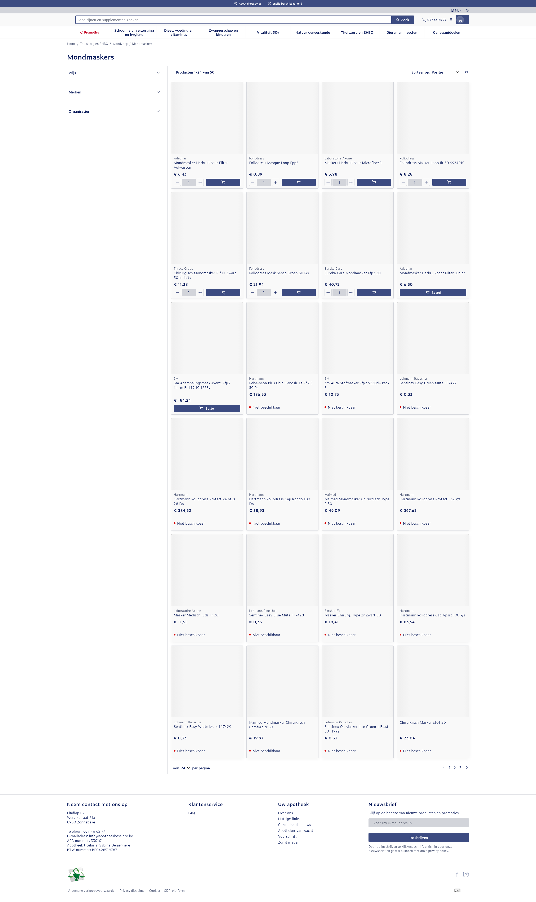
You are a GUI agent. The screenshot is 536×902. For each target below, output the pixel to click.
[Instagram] (466, 874)
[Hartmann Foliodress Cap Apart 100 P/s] (433, 570)
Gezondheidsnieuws (294, 824)
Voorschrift (287, 836)
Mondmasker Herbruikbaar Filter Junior (432, 272)
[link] (444, 767)
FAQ (191, 812)
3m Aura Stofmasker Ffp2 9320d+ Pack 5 (357, 385)
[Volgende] (466, 767)
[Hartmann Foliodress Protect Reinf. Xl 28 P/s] (207, 454)
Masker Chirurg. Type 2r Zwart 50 (353, 614)
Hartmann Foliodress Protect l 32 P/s (430, 498)
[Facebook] (457, 874)
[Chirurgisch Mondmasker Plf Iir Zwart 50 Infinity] (207, 228)
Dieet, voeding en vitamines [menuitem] (182, 32)
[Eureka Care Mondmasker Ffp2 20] (358, 228)
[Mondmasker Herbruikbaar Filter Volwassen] (207, 118)
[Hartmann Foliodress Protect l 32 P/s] (433, 454)
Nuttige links (289, 818)
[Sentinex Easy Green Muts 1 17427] (433, 338)
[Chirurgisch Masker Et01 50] (433, 681)
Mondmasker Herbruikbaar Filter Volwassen (201, 165)
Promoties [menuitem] (91, 32)
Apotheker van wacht (295, 830)
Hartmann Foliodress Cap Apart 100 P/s (432, 614)
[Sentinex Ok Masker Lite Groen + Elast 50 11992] (358, 681)
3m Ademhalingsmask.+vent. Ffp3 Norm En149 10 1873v (202, 385)
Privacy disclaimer (133, 890)
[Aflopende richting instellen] (466, 72)
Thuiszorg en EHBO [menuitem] (360, 33)
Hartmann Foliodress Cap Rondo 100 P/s (279, 501)
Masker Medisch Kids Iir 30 (196, 614)
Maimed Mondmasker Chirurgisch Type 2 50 (357, 501)
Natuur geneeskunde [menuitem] (315, 33)
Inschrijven (419, 837)
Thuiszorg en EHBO (94, 43)
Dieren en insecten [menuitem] (405, 33)
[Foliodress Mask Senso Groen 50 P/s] (282, 228)
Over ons (285, 812)
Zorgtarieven (288, 842)
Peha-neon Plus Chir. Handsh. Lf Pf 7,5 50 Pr (281, 385)
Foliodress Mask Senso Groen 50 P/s (279, 272)
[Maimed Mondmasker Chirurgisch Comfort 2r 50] (282, 681)
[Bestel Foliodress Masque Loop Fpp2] (299, 182)
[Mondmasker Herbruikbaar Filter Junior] (433, 228)
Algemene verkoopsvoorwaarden (92, 890)
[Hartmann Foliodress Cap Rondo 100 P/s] (282, 454)
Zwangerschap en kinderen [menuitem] (227, 32)
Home (71, 43)
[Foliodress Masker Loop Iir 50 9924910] (433, 118)
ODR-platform (174, 890)
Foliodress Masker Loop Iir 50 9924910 (432, 162)
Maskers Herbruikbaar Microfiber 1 (353, 162)
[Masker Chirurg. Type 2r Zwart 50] (358, 570)
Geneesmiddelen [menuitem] (451, 33)
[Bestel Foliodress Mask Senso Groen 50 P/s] (299, 292)
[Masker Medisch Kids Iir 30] (207, 570)
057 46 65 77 (94, 831)
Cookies (155, 890)
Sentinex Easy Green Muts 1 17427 (428, 382)
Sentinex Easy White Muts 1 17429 (202, 726)
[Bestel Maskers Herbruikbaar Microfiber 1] (374, 182)
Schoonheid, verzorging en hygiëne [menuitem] (135, 32)
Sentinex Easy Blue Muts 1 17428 (276, 614)
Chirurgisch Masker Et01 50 (423, 722)
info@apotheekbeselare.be (111, 835)
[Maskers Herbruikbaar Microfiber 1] (358, 118)
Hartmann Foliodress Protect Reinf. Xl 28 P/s (205, 501)
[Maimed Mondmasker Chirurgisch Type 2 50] (358, 454)
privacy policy (438, 850)
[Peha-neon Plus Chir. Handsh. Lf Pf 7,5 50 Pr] (282, 338)
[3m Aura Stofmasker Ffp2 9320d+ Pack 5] (358, 338)
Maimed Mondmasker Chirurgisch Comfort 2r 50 (277, 724)
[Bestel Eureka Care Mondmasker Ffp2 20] (374, 292)
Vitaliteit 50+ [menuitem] (273, 33)
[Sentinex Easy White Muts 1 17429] (207, 681)
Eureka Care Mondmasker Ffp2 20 (353, 272)
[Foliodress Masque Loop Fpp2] (282, 118)
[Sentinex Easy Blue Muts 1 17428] (282, 570)
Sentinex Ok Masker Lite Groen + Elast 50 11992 (356, 729)
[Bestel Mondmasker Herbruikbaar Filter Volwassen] (223, 182)
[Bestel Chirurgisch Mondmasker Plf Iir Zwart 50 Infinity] (223, 292)
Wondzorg (120, 43)
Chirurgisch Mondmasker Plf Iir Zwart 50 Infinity (205, 275)
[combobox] (233, 20)
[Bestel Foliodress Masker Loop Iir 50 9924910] (449, 182)
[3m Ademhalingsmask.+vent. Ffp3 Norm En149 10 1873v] (207, 338)
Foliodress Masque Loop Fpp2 (273, 162)
